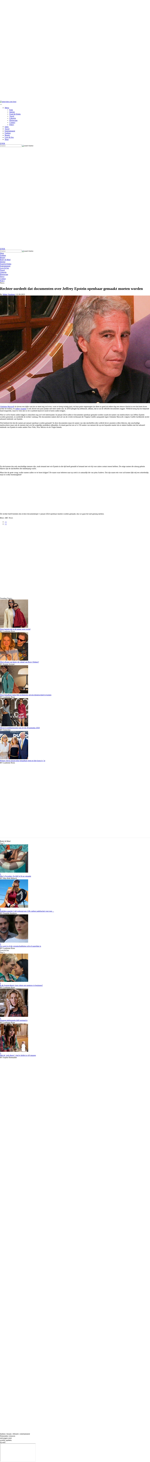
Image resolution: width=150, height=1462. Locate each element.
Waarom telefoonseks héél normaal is (13, 1020)
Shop (7, 139)
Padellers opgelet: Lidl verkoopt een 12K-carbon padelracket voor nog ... (27, 911)
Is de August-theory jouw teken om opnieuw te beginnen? (21, 985)
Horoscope (13, 120)
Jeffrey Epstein (20, 409)
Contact (12, 123)
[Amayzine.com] (8, 102)
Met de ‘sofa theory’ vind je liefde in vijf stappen (18, 1055)
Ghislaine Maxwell (7, 407)
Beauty (7, 135)
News (2, 277)
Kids (11, 110)
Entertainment (10, 131)
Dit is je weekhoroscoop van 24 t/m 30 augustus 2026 (20, 728)
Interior (12, 112)
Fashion (8, 133)
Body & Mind (5, 260)
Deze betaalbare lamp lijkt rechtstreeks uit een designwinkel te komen (25, 695)
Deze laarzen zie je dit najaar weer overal (15, 629)
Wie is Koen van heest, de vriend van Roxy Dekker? (19, 662)
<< (6, 522)
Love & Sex (9, 137)
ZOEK (2, 143)
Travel (11, 116)
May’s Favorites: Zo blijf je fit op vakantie (15, 876)
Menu (7, 108)
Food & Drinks (15, 114)
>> (6, 524)
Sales (7, 127)
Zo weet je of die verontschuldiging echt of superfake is (20, 946)
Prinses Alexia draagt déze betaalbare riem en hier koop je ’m (22, 761)
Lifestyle (12, 118)
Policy (11, 125)
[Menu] (1, 104)
